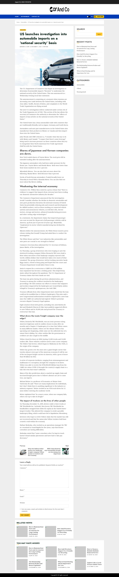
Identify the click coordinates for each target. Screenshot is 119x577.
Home (16, 16)
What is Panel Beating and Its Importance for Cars (86, 72)
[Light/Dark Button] (88, 16)
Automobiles (25, 16)
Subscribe (100, 16)
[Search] (92, 16)
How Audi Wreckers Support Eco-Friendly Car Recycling (50, 531)
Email (22, 496)
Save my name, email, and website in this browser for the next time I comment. (43, 510)
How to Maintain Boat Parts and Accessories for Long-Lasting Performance (22, 531)
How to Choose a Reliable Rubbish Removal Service (80, 551)
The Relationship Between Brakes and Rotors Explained (22, 564)
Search (81, 29)
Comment (23, 468)
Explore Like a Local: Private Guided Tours (80, 564)
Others (79, 88)
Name (22, 490)
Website (22, 503)
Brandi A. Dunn (25, 46)
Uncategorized (81, 92)
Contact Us (35, 16)
